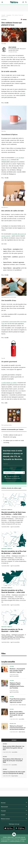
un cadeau (9, 55)
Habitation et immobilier (6, 509)
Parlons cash (13, 723)
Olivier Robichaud (22, 704)
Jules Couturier (12, 47)
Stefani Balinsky (22, 732)
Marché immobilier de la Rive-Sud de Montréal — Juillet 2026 (13, 552)
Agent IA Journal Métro (15, 526)
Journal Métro (21, 719)
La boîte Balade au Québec (9, 382)
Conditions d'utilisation (15, 841)
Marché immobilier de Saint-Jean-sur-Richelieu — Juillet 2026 (13, 513)
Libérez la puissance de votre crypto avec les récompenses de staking (14, 772)
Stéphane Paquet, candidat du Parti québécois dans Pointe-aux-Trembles (17, 685)
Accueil (3, 15)
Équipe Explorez (14, 776)
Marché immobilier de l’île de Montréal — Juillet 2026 (12, 630)
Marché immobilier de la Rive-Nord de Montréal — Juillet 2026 (13, 591)
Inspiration (8, 15)
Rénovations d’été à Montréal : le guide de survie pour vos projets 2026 (13, 760)
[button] (2, 2)
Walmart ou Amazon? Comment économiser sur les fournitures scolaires (18, 727)
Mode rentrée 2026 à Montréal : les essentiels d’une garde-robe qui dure (17, 714)
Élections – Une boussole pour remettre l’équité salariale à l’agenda (17, 670)
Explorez (12, 709)
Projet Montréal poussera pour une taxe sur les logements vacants (17, 700)
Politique (12, 666)
